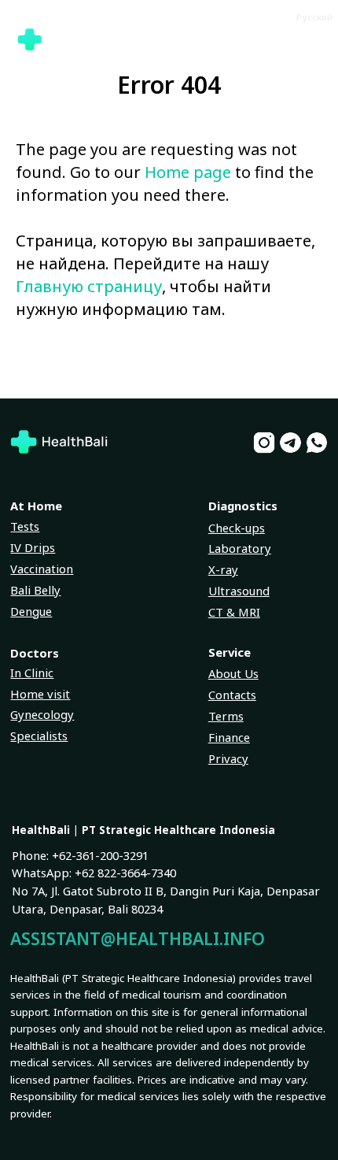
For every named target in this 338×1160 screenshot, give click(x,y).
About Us (233, 673)
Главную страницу (89, 286)
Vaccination (41, 568)
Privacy (228, 758)
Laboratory (239, 548)
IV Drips (32, 547)
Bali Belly (35, 590)
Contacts (232, 694)
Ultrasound (239, 591)
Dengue (31, 611)
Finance (229, 737)
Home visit (40, 694)
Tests (24, 526)
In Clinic (31, 672)
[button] (234, 14)
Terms (226, 716)
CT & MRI (234, 612)
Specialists (39, 735)
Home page (188, 172)
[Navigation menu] (311, 39)
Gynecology (42, 714)
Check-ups (236, 528)
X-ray (223, 569)
